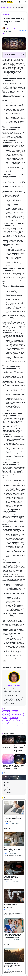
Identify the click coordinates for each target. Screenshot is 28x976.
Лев (13, 720)
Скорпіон (19, 723)
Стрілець (7, 726)
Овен (19, 720)
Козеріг (6, 720)
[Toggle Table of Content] (22, 54)
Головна (3, 7)
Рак (5, 723)
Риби (11, 723)
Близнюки (7, 711)
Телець (15, 726)
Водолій (16, 711)
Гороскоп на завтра (18, 714)
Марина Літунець (14, 686)
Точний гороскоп (9, 729)
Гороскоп (9, 7)
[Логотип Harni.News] (7, 2)
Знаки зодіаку (14, 717)
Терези (22, 726)
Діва (6, 717)
